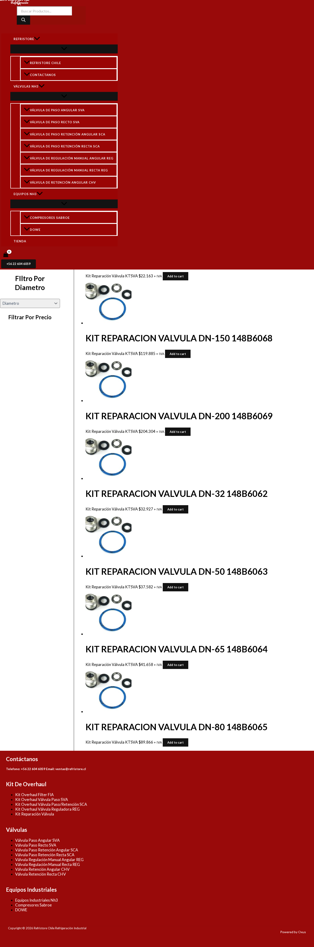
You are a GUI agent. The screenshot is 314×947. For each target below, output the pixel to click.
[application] (37, 39)
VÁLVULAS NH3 (26, 86)
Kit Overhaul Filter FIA (34, 794)
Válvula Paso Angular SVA (37, 840)
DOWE (35, 230)
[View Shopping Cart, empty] (5, 254)
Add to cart (175, 276)
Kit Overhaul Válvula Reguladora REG (47, 809)
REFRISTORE (24, 39)
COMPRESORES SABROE (50, 218)
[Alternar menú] (64, 48)
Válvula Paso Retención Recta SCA (44, 854)
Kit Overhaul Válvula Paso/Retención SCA (51, 804)
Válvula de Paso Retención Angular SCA (67, 134)
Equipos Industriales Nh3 (36, 900)
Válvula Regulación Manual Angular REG (49, 859)
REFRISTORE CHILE (45, 63)
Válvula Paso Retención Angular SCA (46, 849)
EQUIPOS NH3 (25, 194)
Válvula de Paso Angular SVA (57, 110)
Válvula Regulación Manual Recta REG (47, 864)
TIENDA (20, 241)
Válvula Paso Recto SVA (35, 845)
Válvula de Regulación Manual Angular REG (71, 158)
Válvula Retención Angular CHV (42, 869)
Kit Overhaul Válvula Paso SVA (41, 799)
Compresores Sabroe (33, 905)
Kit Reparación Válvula (34, 814)
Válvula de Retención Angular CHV (63, 182)
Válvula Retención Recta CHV (40, 874)
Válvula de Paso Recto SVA (55, 122)
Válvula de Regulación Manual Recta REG (69, 170)
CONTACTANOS (43, 75)
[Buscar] (23, 20)
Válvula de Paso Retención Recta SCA (65, 146)
